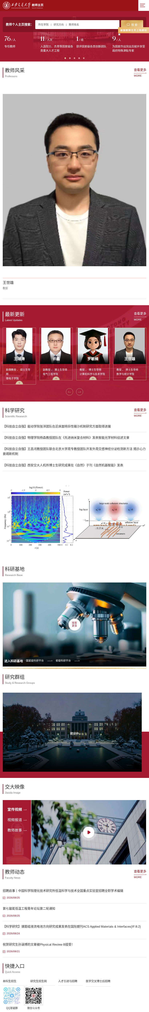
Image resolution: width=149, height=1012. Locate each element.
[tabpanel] (21, 42)
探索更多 (74, 467)
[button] (7, 141)
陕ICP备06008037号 (87, 921)
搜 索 (134, 24)
